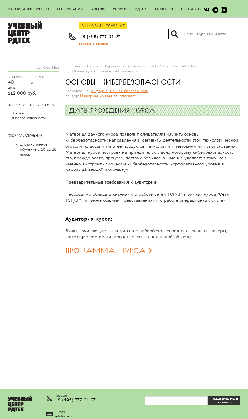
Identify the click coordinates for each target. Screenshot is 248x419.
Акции (98, 9)
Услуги (120, 9)
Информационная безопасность (119, 91)
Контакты (191, 9)
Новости (164, 9)
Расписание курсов (28, 9)
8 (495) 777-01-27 (101, 36)
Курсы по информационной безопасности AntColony (151, 66)
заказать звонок (93, 44)
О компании (70, 9)
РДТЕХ (141, 9)
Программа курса (105, 251)
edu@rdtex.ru (64, 416)
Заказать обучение (103, 26)
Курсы (92, 66)
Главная (72, 66)
